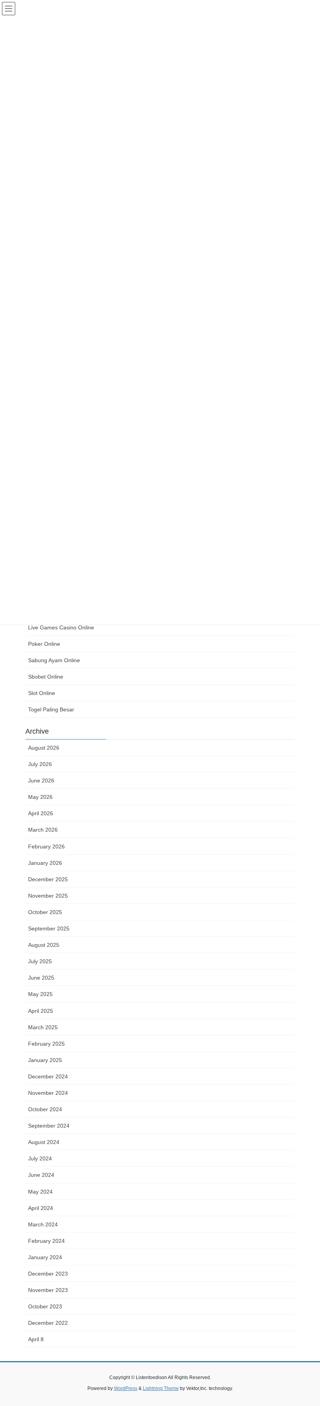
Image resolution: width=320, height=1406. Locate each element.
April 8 (36, 1339)
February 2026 (46, 846)
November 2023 (48, 1290)
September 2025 (48, 928)
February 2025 (46, 1044)
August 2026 (43, 748)
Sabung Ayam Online (54, 660)
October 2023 (45, 1306)
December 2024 (48, 1076)
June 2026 (41, 780)
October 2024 (45, 1109)
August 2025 (43, 945)
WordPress (125, 1388)
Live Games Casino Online (61, 627)
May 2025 (40, 994)
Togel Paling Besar (51, 709)
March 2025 (43, 1027)
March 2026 (43, 830)
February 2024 (46, 1241)
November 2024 (48, 1093)
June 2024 (41, 1175)
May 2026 (40, 797)
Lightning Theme (161, 1388)
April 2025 (40, 1011)
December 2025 (48, 879)
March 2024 (43, 1224)
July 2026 (40, 764)
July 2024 (40, 1158)
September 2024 (48, 1126)
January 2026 (45, 863)
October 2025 (45, 912)
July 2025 (40, 961)
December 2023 (48, 1274)
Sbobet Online (45, 677)
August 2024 (43, 1142)
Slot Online (41, 693)
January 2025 (45, 1060)
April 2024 (40, 1208)
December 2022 (48, 1323)
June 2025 (41, 978)
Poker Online (44, 644)
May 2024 (40, 1192)
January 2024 (45, 1257)
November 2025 (48, 896)
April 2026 (40, 813)
